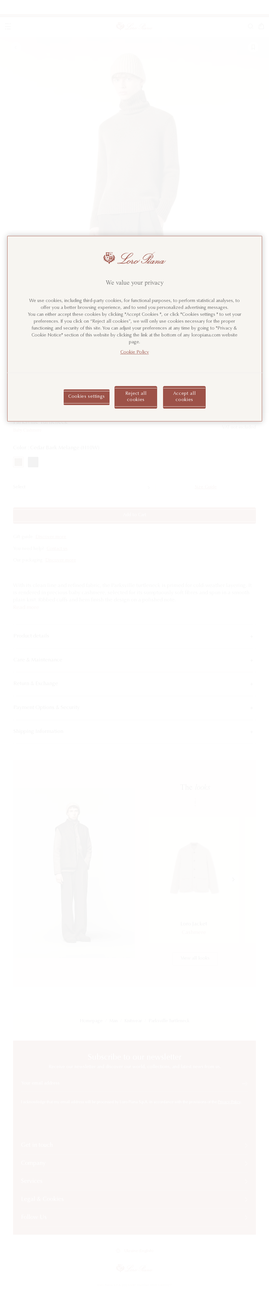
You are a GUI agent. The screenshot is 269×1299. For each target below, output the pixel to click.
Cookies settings (86, 397)
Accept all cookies (184, 397)
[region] (134, 328)
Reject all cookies (136, 397)
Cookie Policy (134, 352)
